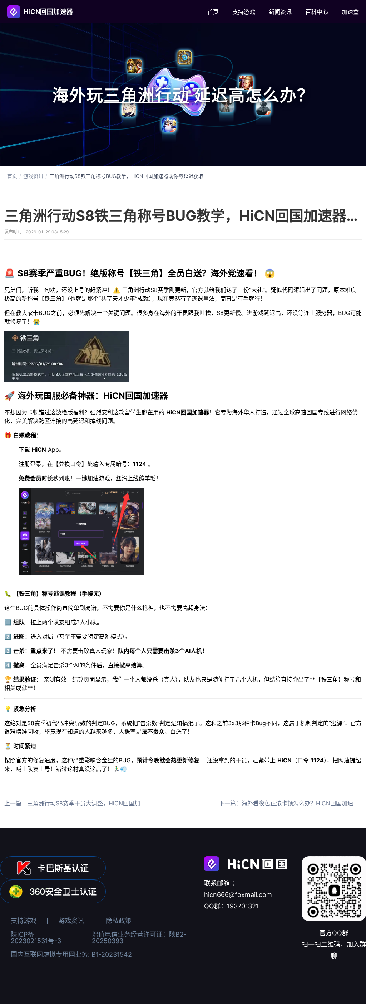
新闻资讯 (280, 12)
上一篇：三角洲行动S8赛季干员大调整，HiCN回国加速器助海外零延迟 (75, 803)
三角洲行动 (146, 95)
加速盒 (350, 12)
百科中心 (316, 12)
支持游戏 (243, 12)
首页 (213, 12)
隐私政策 (119, 921)
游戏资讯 (33, 176)
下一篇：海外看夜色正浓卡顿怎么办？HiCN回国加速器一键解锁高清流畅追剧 (290, 803)
